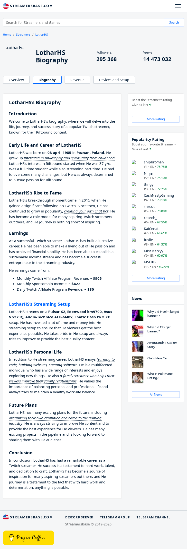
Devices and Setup (114, 79)
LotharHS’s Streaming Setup (39, 304)
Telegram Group (115, 517)
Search (174, 22)
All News (156, 394)
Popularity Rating (148, 139)
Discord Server (79, 517)
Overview (16, 79)
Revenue (77, 79)
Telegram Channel (153, 517)
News (137, 298)
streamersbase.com (31, 5)
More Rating (156, 119)
